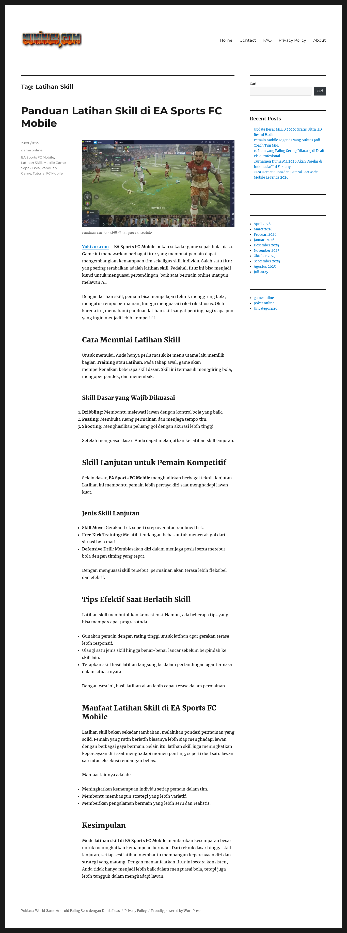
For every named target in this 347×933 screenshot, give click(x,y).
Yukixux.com (95, 246)
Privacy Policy (292, 40)
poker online (264, 303)
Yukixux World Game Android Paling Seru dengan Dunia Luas (70, 911)
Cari (253, 84)
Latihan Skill (31, 163)
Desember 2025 (266, 245)
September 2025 (267, 261)
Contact (248, 40)
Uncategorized (265, 308)
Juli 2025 (261, 272)
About (319, 40)
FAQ (267, 40)
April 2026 (262, 224)
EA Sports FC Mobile (37, 157)
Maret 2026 (263, 229)
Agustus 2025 (265, 266)
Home (226, 40)
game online (31, 150)
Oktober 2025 (265, 256)
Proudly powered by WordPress (176, 911)
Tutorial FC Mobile (48, 173)
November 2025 (266, 250)
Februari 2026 (265, 234)
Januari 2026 (264, 240)
